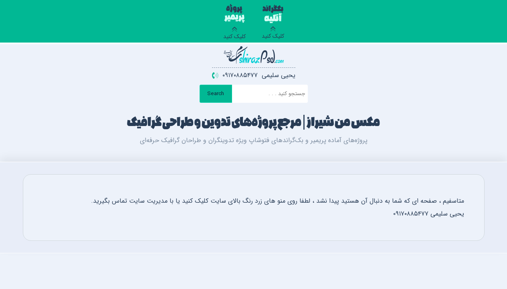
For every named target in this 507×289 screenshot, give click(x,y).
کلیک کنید (273, 24)
